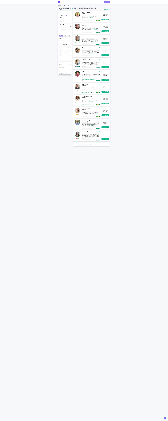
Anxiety (88, 20)
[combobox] (66, 17)
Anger (83, 20)
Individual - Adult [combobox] (62, 21)
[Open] (70, 17)
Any (60, 35)
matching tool (72, 8)
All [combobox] (59, 26)
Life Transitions (87, 79)
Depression (89, 67)
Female (69, 35)
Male (65, 35)
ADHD (85, 20)
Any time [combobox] (60, 40)
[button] (60, 17)
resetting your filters (81, 145)
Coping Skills (89, 92)
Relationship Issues (92, 79)
